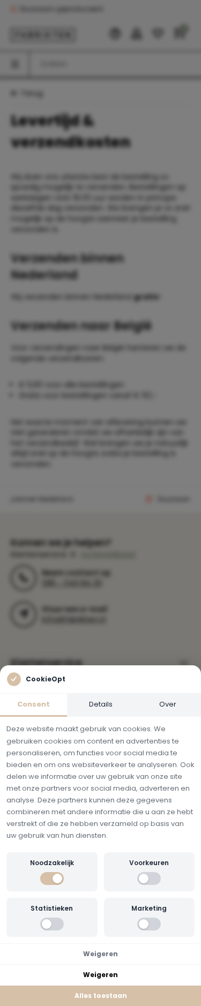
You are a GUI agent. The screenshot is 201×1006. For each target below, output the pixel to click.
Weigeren (100, 953)
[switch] (52, 878)
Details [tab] (101, 704)
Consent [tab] (33, 704)
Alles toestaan (101, 995)
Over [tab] (167, 704)
